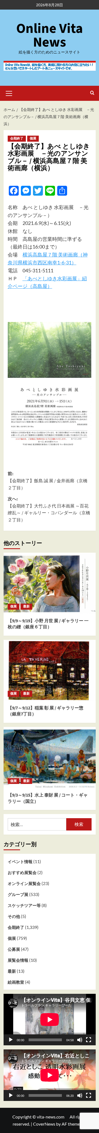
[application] (50, 1019)
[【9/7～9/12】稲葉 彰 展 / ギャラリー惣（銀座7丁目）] (50, 670)
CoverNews (44, 1123)
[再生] (10, 1040)
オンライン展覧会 (24, 883)
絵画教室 (16, 982)
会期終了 (16, 138)
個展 (33, 138)
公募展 (14, 949)
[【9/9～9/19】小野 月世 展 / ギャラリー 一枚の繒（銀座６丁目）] (50, 583)
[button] (9, 92)
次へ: (49, 509)
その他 (14, 916)
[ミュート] (79, 1040)
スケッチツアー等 (24, 905)
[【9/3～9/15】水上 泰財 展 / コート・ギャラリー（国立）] (50, 757)
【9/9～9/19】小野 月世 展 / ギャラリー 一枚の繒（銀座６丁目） (48, 624)
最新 (26, 606)
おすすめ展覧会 (22, 872)
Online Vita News (49, 35)
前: (47, 481)
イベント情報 (20, 861)
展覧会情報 (18, 960)
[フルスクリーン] (88, 1040)
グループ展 (18, 894)
